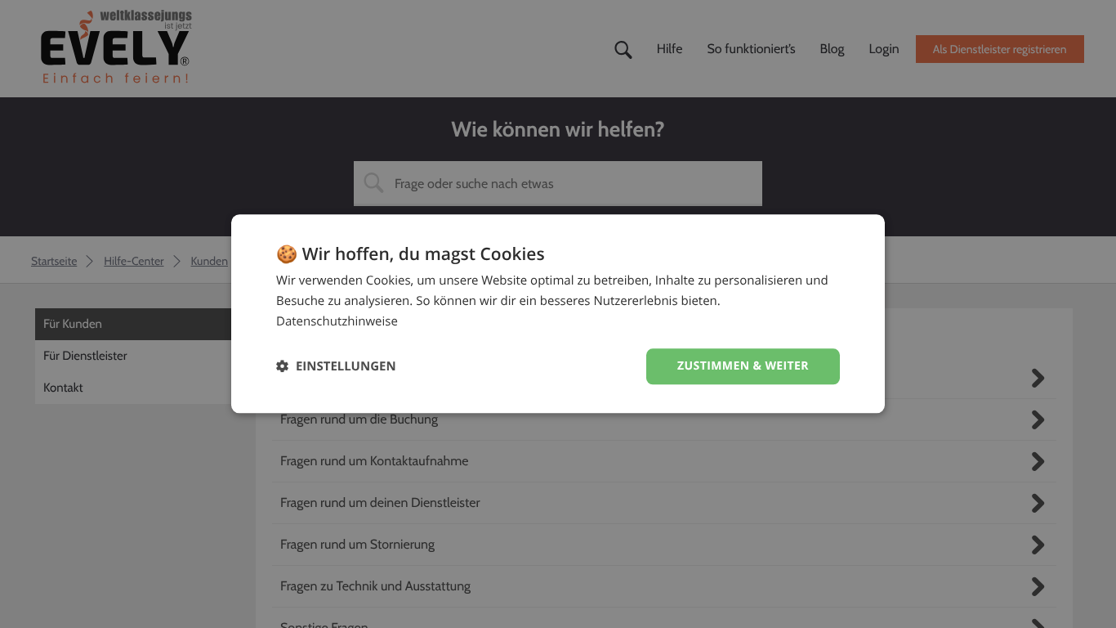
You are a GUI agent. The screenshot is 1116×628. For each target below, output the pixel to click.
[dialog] (558, 313)
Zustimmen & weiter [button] (743, 366)
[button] (336, 366)
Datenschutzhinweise (337, 321)
